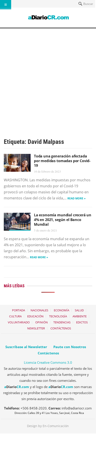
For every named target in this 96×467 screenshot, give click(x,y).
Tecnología (58, 316)
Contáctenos (60, 328)
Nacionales (39, 310)
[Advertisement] (48, 78)
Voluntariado (19, 322)
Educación (35, 316)
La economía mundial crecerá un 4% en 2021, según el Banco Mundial (62, 220)
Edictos (82, 322)
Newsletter (36, 328)
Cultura (15, 316)
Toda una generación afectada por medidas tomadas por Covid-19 (62, 161)
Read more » (76, 198)
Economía (61, 310)
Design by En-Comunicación (48, 426)
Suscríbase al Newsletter (26, 347)
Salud (79, 310)
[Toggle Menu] (5, 4)
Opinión (41, 322)
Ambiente (80, 316)
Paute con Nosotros (69, 347)
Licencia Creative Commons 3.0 (48, 362)
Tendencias (62, 322)
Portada (18, 310)
